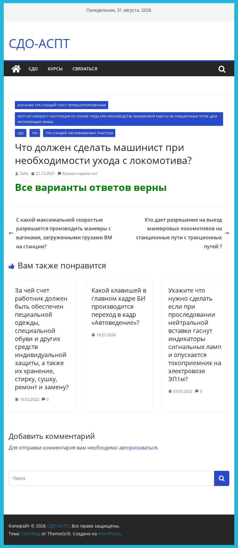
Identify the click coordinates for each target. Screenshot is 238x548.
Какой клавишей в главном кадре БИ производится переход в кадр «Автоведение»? (118, 306)
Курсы (55, 69)
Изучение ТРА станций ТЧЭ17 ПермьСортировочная (61, 105)
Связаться (85, 69)
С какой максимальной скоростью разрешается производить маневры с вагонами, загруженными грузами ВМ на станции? (64, 233)
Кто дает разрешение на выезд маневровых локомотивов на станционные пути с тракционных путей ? (179, 233)
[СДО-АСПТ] (16, 68)
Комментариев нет (80, 173)
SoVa (24, 173)
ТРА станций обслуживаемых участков (79, 133)
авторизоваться (138, 447)
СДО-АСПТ (39, 43)
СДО (33, 69)
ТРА (34, 133)
